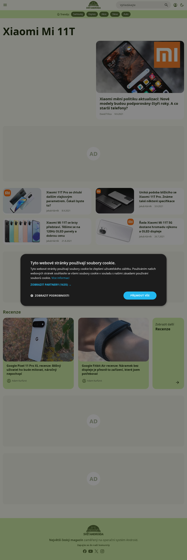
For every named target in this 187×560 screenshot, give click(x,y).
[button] (93, 284)
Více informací (60, 278)
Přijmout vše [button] (140, 295)
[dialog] (93, 280)
